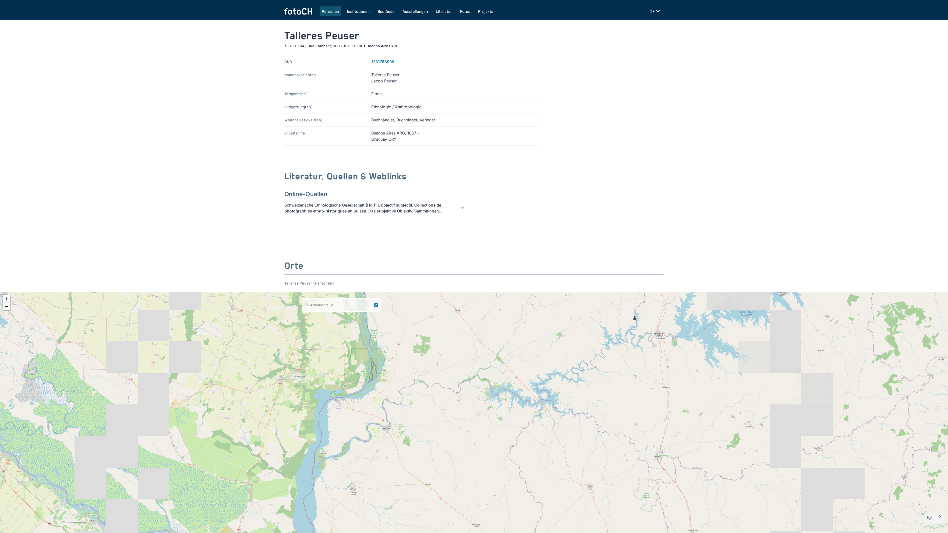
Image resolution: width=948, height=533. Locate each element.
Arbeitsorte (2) (322, 305)
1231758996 (382, 61)
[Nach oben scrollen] (939, 518)
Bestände (386, 11)
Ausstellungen (415, 11)
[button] (634, 318)
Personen (330, 11)
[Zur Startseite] (298, 11)
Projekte (486, 11)
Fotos (465, 11)
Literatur (444, 11)
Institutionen (358, 11)
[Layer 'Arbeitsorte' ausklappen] (307, 305)
